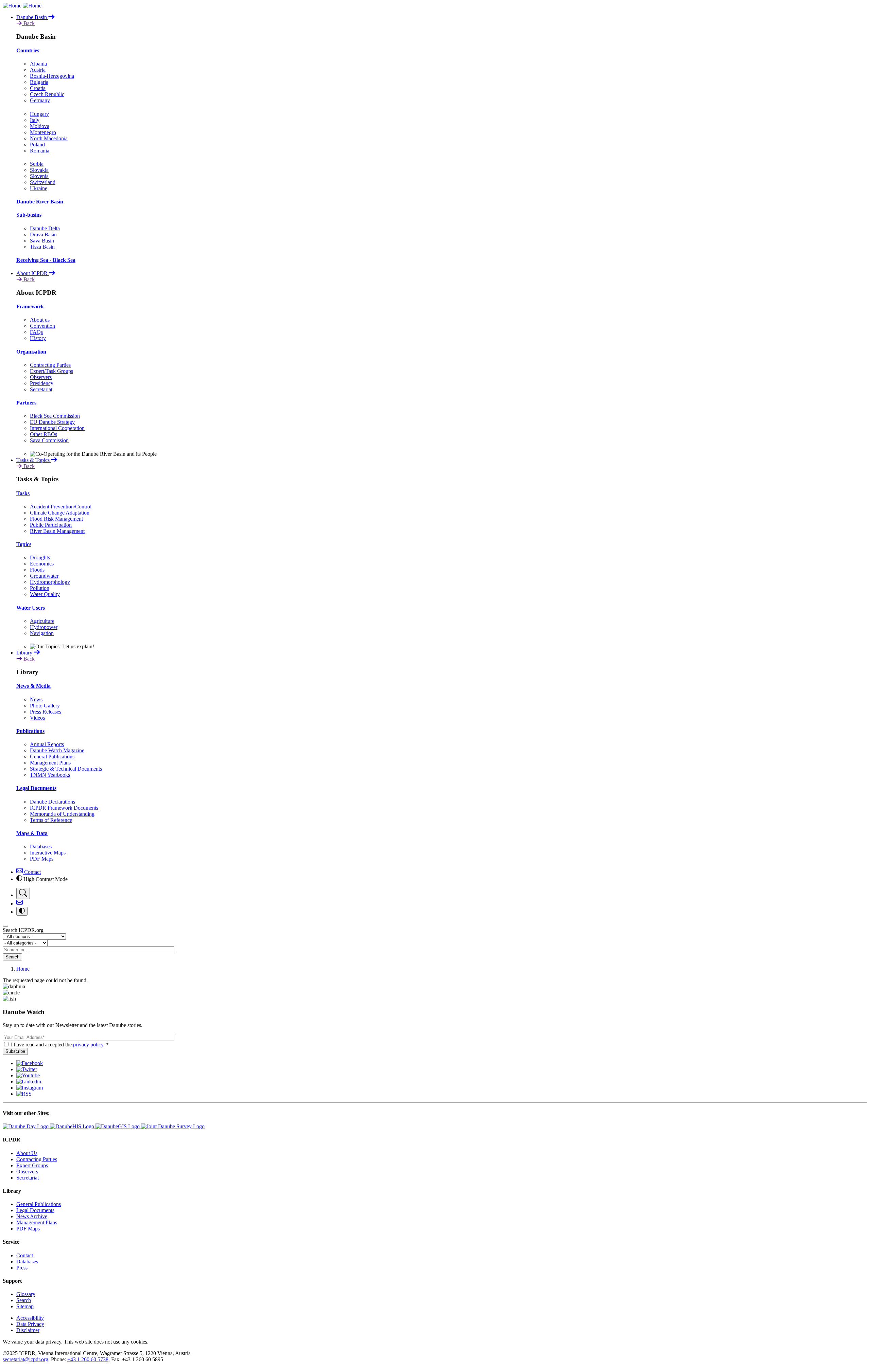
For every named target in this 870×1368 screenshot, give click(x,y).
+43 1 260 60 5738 (87, 1359)
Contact (32, 872)
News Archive (31, 1216)
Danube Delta (45, 228)
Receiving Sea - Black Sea (45, 260)
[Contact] (19, 903)
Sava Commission (49, 440)
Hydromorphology (50, 582)
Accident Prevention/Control (60, 506)
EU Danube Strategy (52, 422)
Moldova (39, 126)
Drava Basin (43, 234)
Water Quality (45, 594)
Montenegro (43, 132)
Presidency (41, 383)
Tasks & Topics (33, 460)
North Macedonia (49, 138)
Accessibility (30, 1318)
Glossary (25, 1294)
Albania (38, 64)
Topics (23, 544)
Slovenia (39, 176)
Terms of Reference (51, 820)
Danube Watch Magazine (57, 750)
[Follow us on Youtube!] (28, 1075)
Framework (30, 306)
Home (23, 969)
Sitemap (25, 1306)
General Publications (52, 756)
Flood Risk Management (56, 519)
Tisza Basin (42, 247)
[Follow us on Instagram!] (29, 1088)
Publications (30, 731)
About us (40, 320)
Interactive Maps (48, 853)
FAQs (36, 332)
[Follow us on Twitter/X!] (26, 1069)
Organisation (31, 352)
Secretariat (41, 389)
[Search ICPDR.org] (23, 893)
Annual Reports (47, 744)
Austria (38, 70)
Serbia (37, 164)
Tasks (23, 493)
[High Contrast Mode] (22, 911)
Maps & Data (32, 833)
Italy (34, 120)
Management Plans (50, 763)
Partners (26, 403)
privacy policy (88, 1044)
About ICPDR (32, 273)
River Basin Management (57, 531)
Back (28, 23)
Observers (41, 377)
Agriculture (42, 621)
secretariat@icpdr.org (25, 1359)
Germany (40, 100)
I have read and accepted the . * (60, 1044)
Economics (42, 563)
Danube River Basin (39, 201)
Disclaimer (27, 1330)
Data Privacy (30, 1324)
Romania (39, 151)
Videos (37, 718)
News (36, 699)
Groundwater (44, 576)
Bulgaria (39, 82)
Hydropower (43, 627)
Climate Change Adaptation (59, 513)
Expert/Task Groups (51, 371)
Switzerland (42, 182)
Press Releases (45, 712)
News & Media (33, 686)
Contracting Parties (50, 365)
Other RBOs (43, 434)
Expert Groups (32, 1165)
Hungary (39, 114)
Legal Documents (36, 788)
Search (12, 956)
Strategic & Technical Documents (66, 769)
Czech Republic (47, 94)
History (38, 338)
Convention (42, 326)
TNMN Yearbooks (50, 775)
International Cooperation (57, 428)
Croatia (38, 88)
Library (25, 652)
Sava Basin (42, 241)
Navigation (42, 633)
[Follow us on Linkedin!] (28, 1081)
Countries (27, 50)
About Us (26, 1153)
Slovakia (39, 170)
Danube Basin (32, 17)
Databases (41, 846)
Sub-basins (28, 215)
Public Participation (51, 525)
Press (22, 1268)
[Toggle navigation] (5, 926)
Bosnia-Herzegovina (52, 76)
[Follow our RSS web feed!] (24, 1094)
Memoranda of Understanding (62, 814)
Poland (37, 144)
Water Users (30, 608)
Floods (37, 570)
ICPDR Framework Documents (64, 808)
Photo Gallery (45, 705)
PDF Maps (41, 859)
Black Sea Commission (55, 416)
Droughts (40, 557)
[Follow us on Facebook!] (29, 1063)
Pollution (39, 588)
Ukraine (38, 188)
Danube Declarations (52, 802)
